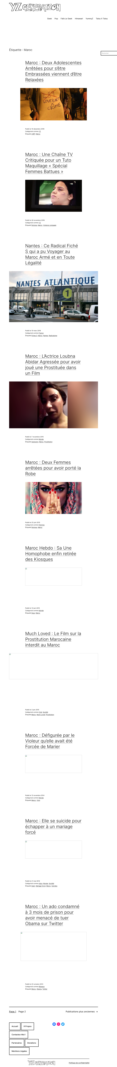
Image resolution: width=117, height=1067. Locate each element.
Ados (40, 883)
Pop (56, 19)
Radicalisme (53, 336)
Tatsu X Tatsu (102, 19)
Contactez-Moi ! (19, 1035)
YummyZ (89, 19)
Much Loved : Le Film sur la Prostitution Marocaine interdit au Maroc (53, 639)
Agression (34, 442)
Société (45, 712)
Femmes (34, 225)
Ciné (40, 712)
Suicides (54, 886)
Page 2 (22, 1011)
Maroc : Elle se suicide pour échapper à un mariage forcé (53, 826)
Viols (38, 800)
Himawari (79, 19)
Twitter (44, 989)
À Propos (28, 1026)
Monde (41, 439)
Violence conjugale (49, 225)
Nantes (45, 336)
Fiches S (34, 336)
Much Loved (41, 715)
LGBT (33, 134)
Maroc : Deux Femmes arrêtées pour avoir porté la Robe (53, 468)
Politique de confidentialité (79, 1063)
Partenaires (17, 1043)
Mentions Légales (19, 1051)
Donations (31, 1043)
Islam (33, 886)
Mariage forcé (41, 886)
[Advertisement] (58, 34)
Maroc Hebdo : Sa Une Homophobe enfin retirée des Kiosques (50, 553)
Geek (49, 19)
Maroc (38, 134)
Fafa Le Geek (66, 19)
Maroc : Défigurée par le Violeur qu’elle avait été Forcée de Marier (50, 740)
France (41, 333)
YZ (40, 131)
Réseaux (42, 986)
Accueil (15, 1026)
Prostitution (48, 442)
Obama (39, 989)
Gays (33, 613)
